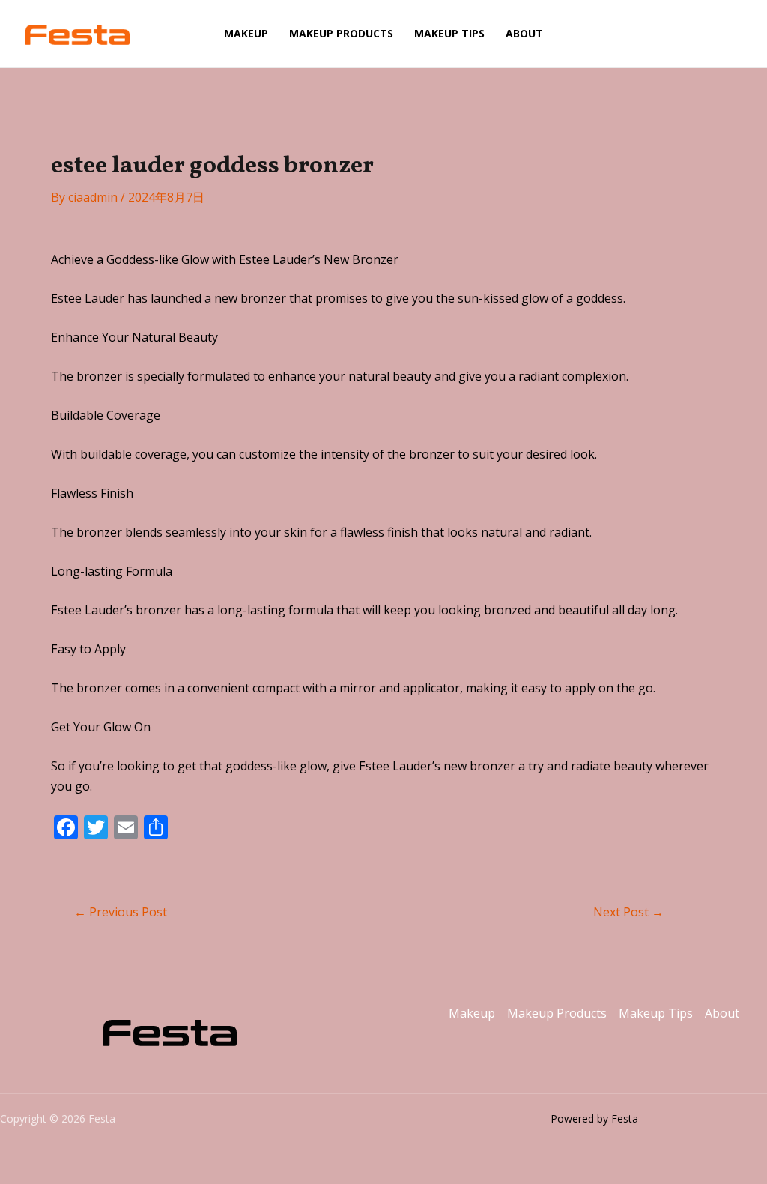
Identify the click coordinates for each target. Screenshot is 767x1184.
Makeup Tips (449, 33)
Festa (170, 34)
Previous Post (120, 912)
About (524, 33)
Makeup (246, 33)
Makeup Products (341, 33)
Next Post (628, 912)
